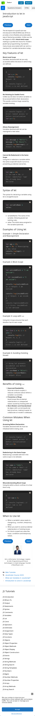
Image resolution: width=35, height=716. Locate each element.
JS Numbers (7, 671)
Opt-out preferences (16, 713)
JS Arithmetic (7, 628)
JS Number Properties (11, 680)
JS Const (6, 621)
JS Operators (7, 625)
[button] (32, 694)
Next (28, 25)
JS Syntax (6, 609)
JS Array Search (8, 689)
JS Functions (7, 637)
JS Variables (7, 615)
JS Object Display (9, 649)
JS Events (6, 655)
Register (28, 2)
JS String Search (8, 665)
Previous (8, 25)
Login (21, 3)
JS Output (6, 603)
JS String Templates (10, 668)
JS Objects (6, 640)
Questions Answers (14, 8)
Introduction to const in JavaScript (18, 581)
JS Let (5, 618)
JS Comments (8, 612)
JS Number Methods (10, 677)
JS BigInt (6, 674)
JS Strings (6, 658)
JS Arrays (6, 683)
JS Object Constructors (11, 652)
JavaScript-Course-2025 (14, 575)
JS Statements (8, 606)
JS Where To (7, 600)
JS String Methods (9, 662)
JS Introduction (8, 597)
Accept (17, 709)
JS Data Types (8, 634)
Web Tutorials (10, 572)
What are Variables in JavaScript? (18, 578)
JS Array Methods (9, 686)
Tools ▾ (9, 2)
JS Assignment (8, 631)
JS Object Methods (9, 646)
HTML (27, 8)
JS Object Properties (10, 643)
